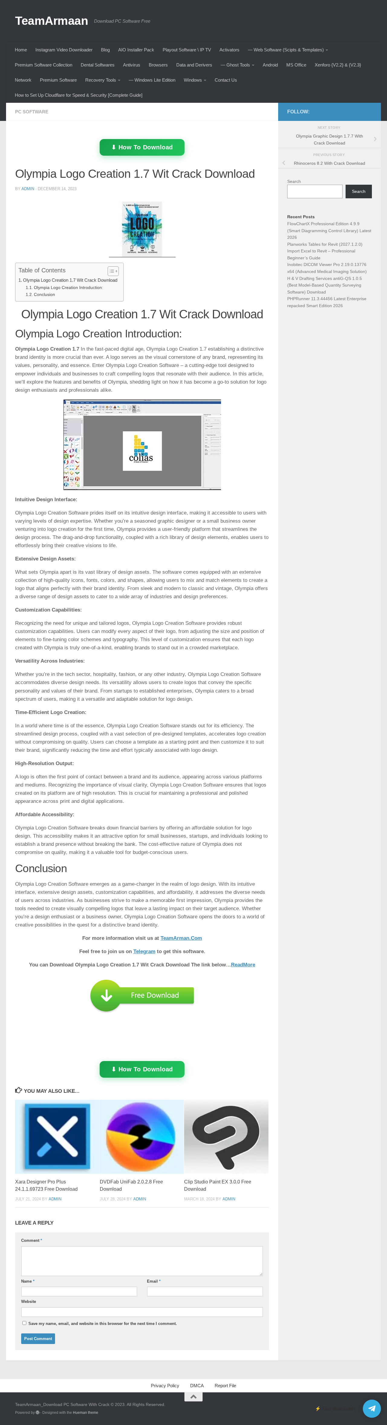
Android (270, 64)
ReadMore (243, 965)
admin (27, 189)
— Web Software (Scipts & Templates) (286, 49)
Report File (225, 1385)
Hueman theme (85, 1412)
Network (23, 80)
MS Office (296, 64)
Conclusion (44, 294)
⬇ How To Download (142, 147)
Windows (193, 80)
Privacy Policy (165, 1385)
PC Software (31, 111)
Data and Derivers (194, 64)
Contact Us (226, 80)
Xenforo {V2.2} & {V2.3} (338, 64)
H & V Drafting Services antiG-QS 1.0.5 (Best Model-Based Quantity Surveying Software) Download (324, 285)
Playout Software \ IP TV (187, 49)
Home (21, 49)
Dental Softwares (98, 64)
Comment (31, 1240)
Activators (229, 49)
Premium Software (58, 80)
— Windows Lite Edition (152, 80)
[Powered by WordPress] (37, 1412)
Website (28, 1301)
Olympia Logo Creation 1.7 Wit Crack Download (70, 280)
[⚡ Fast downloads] (372, 1409)
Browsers (158, 64)
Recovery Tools (100, 80)
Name (27, 1281)
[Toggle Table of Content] (110, 271)
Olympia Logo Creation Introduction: (68, 287)
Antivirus (131, 64)
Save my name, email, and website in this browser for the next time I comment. (102, 1323)
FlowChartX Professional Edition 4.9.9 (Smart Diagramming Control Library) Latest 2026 (329, 230)
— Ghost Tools (235, 64)
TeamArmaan (51, 20)
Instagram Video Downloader (64, 49)
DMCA (197, 1385)
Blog (105, 49)
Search (294, 181)
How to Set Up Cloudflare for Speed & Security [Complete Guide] (78, 95)
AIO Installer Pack (136, 49)
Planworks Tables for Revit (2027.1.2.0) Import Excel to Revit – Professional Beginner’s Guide (325, 251)
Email (154, 1281)
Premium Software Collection (43, 64)
